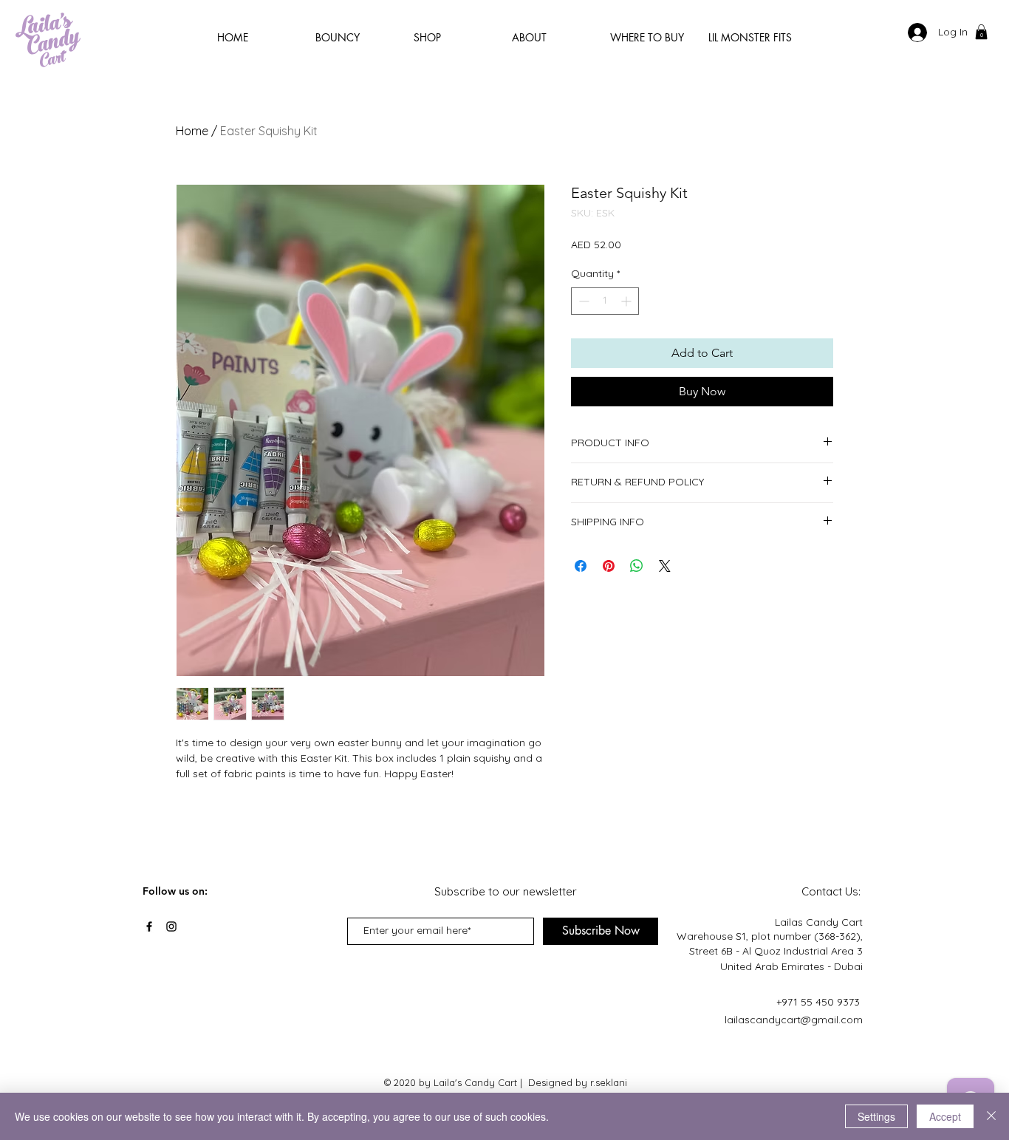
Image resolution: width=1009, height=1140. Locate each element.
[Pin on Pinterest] (609, 566)
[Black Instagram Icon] (171, 926)
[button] (981, 31)
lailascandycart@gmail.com (794, 1019)
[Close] (991, 1116)
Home (192, 130)
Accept (945, 1116)
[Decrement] (582, 301)
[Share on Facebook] (580, 566)
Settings (876, 1116)
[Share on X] (665, 566)
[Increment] (627, 301)
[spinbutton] (605, 301)
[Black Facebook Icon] (149, 926)
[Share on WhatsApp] (637, 566)
